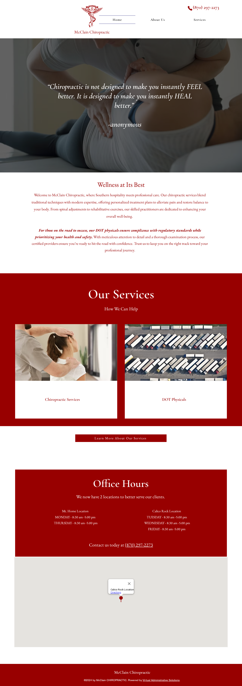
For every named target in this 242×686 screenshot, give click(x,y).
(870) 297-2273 (206, 7)
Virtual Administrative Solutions (161, 680)
